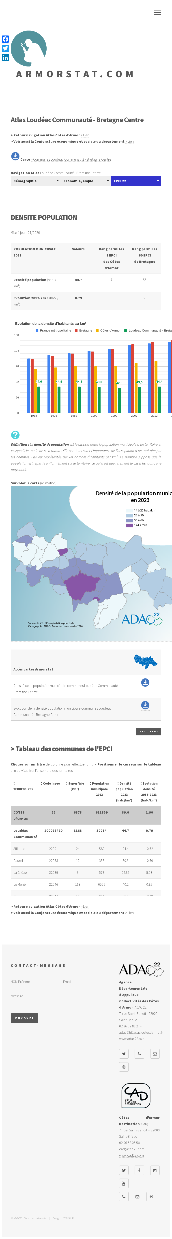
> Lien (85, 135)
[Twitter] (5, 48)
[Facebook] (5, 39)
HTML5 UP (68, 1218)
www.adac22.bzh (131, 1038)
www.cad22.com (131, 1155)
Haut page (149, 731)
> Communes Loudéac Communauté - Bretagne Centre (71, 159)
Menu (157, 12)
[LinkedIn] (5, 57)
